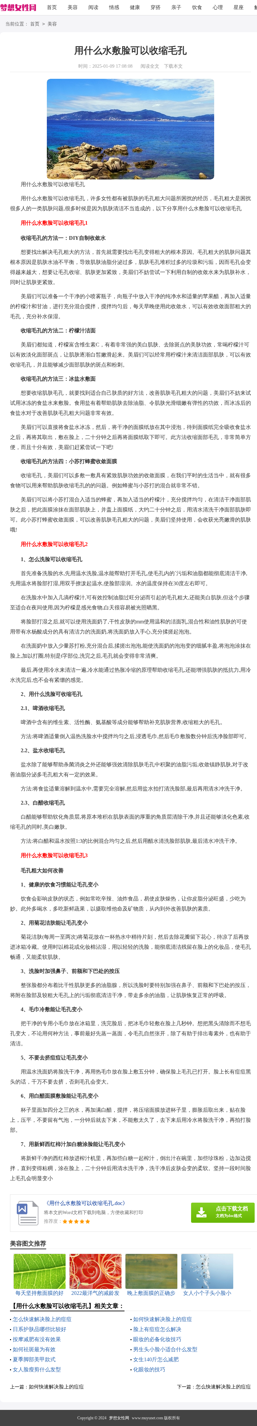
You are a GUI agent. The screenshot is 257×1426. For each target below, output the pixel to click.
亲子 (176, 7)
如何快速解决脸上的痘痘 (162, 1319)
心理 (218, 7)
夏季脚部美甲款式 (34, 1359)
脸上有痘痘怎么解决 (157, 1329)
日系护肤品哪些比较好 (39, 1329)
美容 (73, 7)
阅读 (93, 7)
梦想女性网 (119, 1418)
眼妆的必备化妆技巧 (157, 1339)
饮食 (197, 7)
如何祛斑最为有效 (34, 1349)
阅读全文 (150, 66)
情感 (114, 7)
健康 (135, 7)
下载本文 (173, 66)
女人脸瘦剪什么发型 (37, 1369)
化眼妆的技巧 (149, 1369)
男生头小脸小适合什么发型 (165, 1349)
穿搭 (156, 7)
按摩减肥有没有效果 (37, 1339)
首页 (52, 7)
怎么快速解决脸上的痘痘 (42, 1319)
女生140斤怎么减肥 (156, 1359)
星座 (239, 7)
